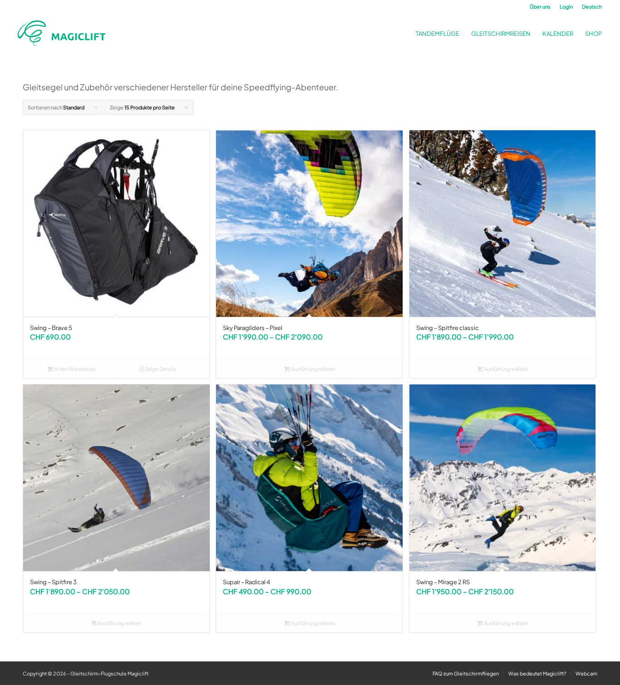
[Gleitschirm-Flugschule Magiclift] (64, 33)
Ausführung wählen (312, 369)
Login (566, 7)
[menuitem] (540, 7)
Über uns (540, 7)
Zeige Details (160, 369)
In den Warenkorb (74, 369)
